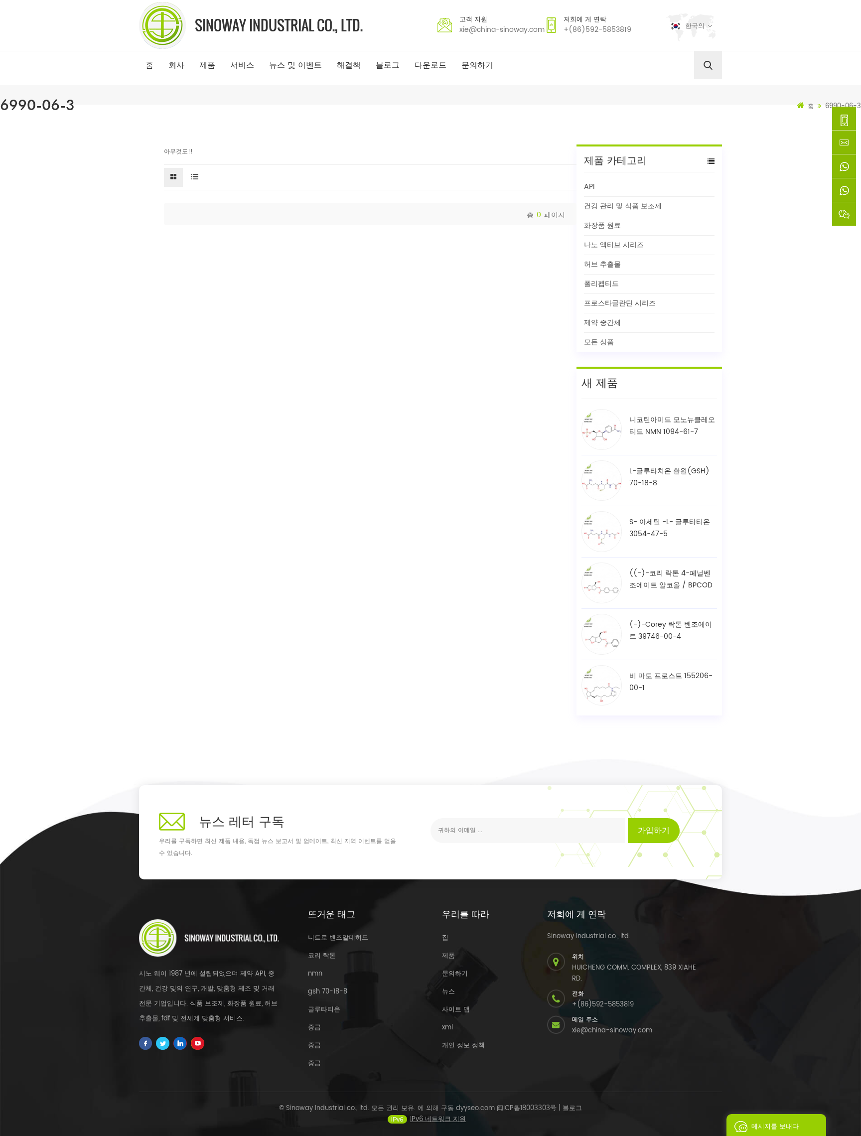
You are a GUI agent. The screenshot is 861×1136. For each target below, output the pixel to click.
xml (447, 1027)
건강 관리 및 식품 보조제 (623, 206)
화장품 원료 (602, 225)
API (589, 186)
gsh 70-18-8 (327, 992)
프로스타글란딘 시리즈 (620, 303)
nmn (315, 974)
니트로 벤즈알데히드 (338, 938)
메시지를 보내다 (775, 1127)
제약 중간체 (602, 322)
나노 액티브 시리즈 (614, 245)
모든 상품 (599, 342)
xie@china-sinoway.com (502, 29)
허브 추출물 (602, 264)
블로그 (388, 65)
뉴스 (448, 992)
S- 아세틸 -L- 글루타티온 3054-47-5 (669, 528)
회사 (176, 65)
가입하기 (654, 830)
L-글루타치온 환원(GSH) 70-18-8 (669, 477)
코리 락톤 (322, 956)
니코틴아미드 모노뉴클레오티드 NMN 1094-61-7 (672, 425)
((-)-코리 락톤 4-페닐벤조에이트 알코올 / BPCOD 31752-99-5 (671, 579)
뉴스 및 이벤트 (295, 65)
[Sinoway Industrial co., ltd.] (251, 25)
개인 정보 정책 (463, 1045)
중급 (314, 1027)
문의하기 (477, 65)
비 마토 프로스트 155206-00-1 (671, 682)
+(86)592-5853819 (597, 29)
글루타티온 (324, 1009)
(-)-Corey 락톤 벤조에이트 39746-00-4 (670, 630)
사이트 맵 (456, 1009)
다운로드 (430, 65)
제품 (207, 65)
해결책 (349, 65)
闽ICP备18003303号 (527, 1108)
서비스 (242, 65)
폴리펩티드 (601, 283)
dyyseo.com (475, 1108)
